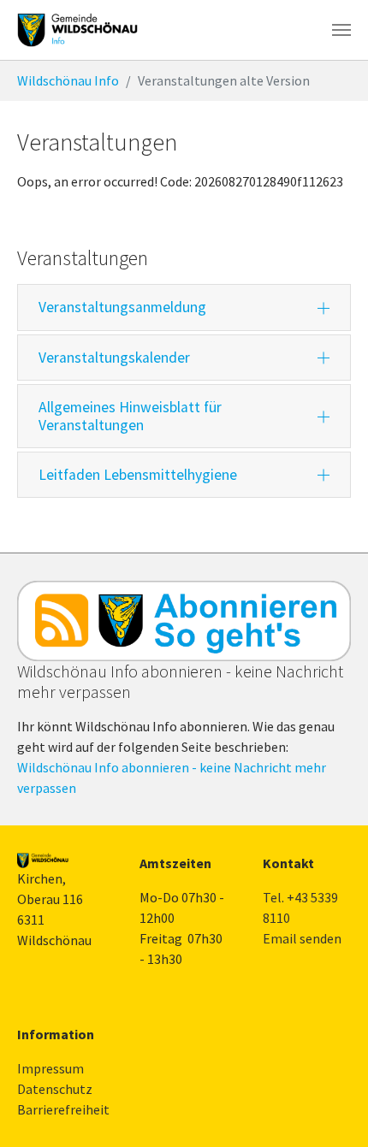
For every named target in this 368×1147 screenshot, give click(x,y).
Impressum (50, 1068)
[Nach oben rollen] (330, 1109)
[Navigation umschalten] (341, 29)
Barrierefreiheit (63, 1109)
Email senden (302, 938)
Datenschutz (54, 1088)
